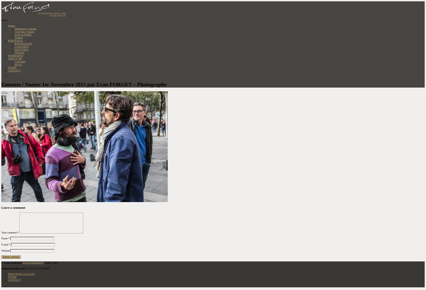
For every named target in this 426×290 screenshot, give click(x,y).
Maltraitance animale (25, 28)
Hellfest (19, 37)
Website (5, 250)
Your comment (10, 232)
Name (5, 238)
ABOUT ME (15, 58)
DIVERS (19, 52)
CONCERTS (22, 46)
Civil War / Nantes (24, 31)
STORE (12, 67)
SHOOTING (22, 49)
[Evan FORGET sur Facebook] (216, 76)
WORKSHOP (15, 55)
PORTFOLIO (15, 40)
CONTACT (14, 70)
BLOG (18, 64)
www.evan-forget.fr (33, 262)
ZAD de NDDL (23, 34)
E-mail (5, 244)
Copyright (20, 61)
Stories (11, 25)
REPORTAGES (23, 43)
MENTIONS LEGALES (21, 274)
